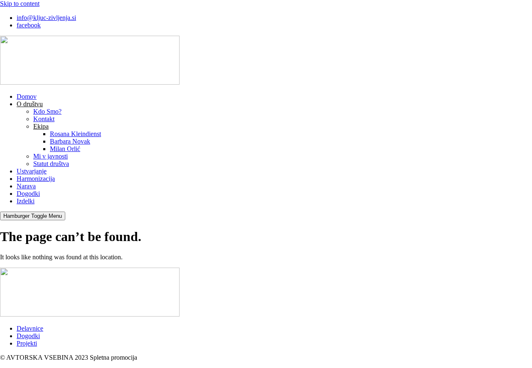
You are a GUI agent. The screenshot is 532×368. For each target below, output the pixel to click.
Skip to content (19, 3)
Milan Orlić (65, 148)
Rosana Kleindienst (75, 133)
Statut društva (51, 163)
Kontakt (43, 118)
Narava (26, 186)
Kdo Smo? (47, 111)
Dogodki (28, 193)
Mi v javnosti (50, 156)
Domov (27, 96)
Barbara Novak (70, 141)
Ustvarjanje (32, 171)
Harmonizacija (36, 178)
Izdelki (25, 201)
